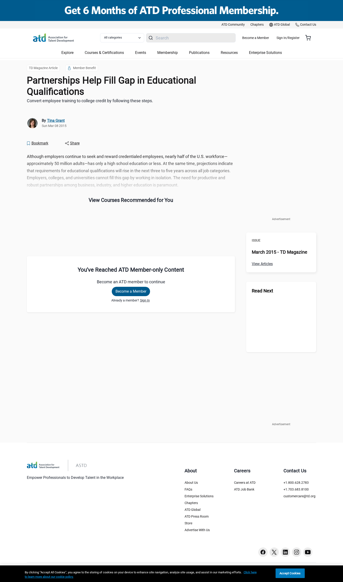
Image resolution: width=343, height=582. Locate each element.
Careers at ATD (245, 482)
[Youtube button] (307, 552)
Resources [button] (229, 52)
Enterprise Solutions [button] (265, 52)
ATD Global (192, 510)
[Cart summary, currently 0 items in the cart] (309, 37)
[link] (233, 24)
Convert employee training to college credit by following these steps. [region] (90, 100)
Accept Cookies (290, 573)
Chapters (191, 503)
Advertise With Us (197, 530)
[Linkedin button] (285, 552)
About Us (191, 482)
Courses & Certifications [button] (104, 52)
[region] (171, 573)
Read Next (262, 291)
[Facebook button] (263, 552)
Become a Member (255, 38)
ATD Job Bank (244, 489)
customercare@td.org (299, 496)
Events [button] (140, 52)
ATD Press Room (197, 516)
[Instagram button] (296, 552)
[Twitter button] (274, 552)
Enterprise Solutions (199, 496)
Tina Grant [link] (56, 120)
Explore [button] (67, 52)
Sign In (145, 300)
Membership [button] (167, 52)
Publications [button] (199, 52)
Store (188, 523)
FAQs (188, 489)
